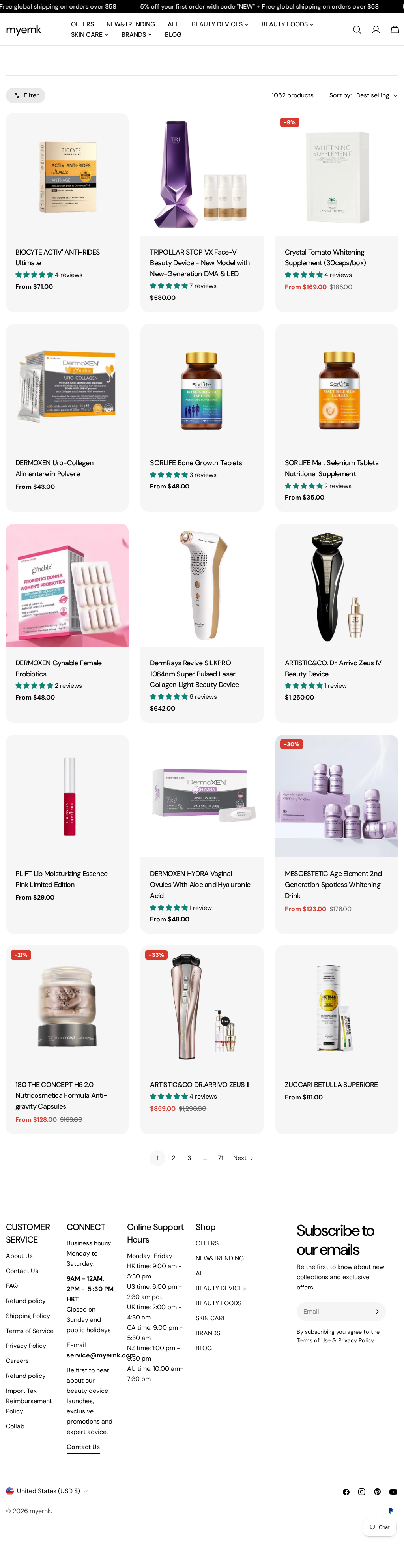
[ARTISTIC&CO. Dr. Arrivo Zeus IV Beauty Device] (336, 585)
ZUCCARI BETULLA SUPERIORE (331, 1084)
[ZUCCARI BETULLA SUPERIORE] (336, 1006)
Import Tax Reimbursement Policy (29, 1401)
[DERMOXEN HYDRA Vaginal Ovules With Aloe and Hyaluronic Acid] (201, 796)
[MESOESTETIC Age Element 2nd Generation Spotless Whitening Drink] (336, 796)
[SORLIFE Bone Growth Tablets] (201, 385)
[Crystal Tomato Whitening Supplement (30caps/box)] (336, 174)
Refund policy (26, 1301)
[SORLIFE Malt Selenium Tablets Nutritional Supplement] (336, 385)
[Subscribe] (376, 1311)
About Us (19, 1256)
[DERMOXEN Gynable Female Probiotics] (67, 585)
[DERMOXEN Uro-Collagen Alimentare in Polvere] (67, 385)
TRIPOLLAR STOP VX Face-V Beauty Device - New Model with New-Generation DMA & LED (200, 263)
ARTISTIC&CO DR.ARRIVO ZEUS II (199, 1084)
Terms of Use (314, 1340)
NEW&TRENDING (220, 1258)
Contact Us (22, 1271)
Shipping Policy (28, 1316)
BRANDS (208, 1333)
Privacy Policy (26, 1346)
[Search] (357, 29)
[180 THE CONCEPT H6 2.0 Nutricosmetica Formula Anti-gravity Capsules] (67, 1006)
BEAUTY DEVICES (221, 1288)
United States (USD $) (48, 1491)
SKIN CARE (211, 1318)
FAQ (12, 1286)
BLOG (204, 1348)
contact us (83, 1447)
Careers (17, 1361)
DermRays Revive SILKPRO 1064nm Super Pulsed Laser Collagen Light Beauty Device (194, 674)
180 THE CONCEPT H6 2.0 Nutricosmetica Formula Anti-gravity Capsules (61, 1096)
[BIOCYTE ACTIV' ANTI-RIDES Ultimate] (67, 174)
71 (220, 1158)
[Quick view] (117, 130)
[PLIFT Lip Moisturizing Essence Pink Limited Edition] (67, 796)
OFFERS (207, 1243)
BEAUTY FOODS (218, 1303)
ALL (201, 1273)
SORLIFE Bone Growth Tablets (196, 463)
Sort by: (340, 95)
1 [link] (158, 1158)
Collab (15, 1426)
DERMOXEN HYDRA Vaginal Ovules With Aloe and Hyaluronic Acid (200, 884)
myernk (23, 29)
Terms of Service (30, 1331)
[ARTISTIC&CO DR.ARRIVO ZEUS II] (201, 1006)
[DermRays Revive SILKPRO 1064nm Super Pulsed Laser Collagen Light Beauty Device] (201, 585)
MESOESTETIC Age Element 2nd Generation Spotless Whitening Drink (333, 884)
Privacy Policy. (356, 1340)
